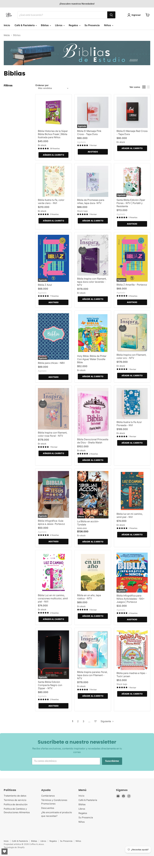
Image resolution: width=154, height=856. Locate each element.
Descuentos (47, 808)
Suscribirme (112, 761)
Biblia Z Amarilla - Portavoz (132, 284)
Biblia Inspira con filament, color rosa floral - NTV (52, 434)
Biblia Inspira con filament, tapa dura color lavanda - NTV (91, 281)
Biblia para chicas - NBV (51, 362)
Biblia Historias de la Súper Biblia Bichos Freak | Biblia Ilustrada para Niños (53, 134)
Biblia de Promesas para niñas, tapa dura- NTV (90, 201)
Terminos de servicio (15, 800)
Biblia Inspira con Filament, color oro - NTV (131, 356)
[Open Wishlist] (5, 851)
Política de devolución (16, 804)
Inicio (7, 25)
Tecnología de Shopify (14, 847)
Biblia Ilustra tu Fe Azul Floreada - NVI (129, 424)
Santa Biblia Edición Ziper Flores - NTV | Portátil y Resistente (131, 203)
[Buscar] (111, 14)
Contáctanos (48, 795)
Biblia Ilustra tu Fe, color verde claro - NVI (51, 201)
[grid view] (144, 87)
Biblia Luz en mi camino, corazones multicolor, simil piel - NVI (53, 598)
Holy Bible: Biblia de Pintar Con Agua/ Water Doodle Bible (91, 359)
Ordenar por (42, 85)
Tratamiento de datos (15, 795)
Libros (59, 25)
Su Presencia (92, 25)
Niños (108, 25)
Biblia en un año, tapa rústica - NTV (89, 597)
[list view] (148, 87)
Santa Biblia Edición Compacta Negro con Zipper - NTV (50, 685)
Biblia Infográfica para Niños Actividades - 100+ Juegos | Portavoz (131, 598)
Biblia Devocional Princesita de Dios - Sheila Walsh (92, 441)
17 (95, 721)
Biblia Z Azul (45, 284)
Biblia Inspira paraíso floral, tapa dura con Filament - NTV (92, 675)
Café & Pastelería (25, 25)
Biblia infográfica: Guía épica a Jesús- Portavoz (51, 522)
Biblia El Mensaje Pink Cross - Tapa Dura (89, 132)
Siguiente (106, 721)
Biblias (45, 25)
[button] (134, 15)
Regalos (74, 25)
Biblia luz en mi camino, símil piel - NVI (130, 515)
